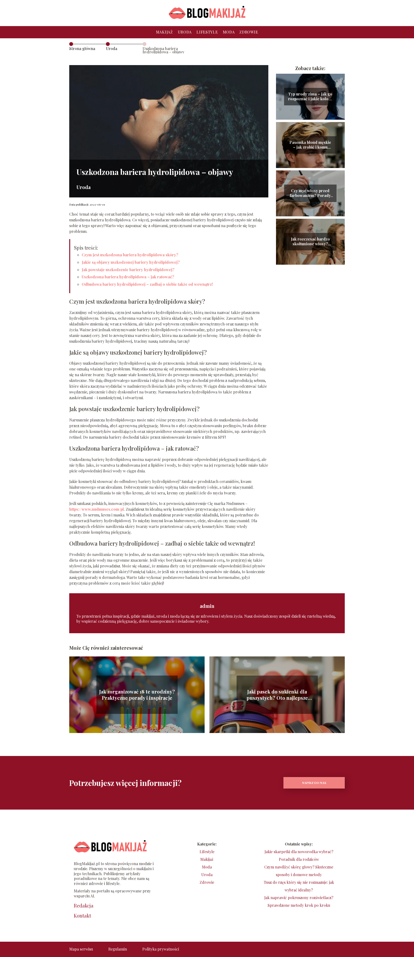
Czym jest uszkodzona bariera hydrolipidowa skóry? (130, 254)
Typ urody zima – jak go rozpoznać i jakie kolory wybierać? (310, 97)
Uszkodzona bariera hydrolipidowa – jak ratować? (128, 276)
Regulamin (117, 948)
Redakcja (83, 905)
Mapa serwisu (81, 948)
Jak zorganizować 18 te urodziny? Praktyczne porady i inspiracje (137, 694)
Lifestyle (207, 31)
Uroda (185, 31)
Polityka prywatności (160, 948)
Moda (229, 31)
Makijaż (164, 31)
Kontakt (82, 915)
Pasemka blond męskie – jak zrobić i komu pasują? (310, 145)
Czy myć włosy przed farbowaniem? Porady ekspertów (310, 193)
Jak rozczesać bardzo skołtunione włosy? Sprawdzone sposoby (310, 242)
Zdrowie (248, 31)
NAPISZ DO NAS (314, 783)
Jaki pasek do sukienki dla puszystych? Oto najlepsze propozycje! (277, 694)
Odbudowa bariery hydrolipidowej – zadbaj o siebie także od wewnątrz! (147, 284)
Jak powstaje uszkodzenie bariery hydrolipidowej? (128, 269)
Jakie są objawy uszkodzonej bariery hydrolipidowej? (131, 262)
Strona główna (82, 48)
